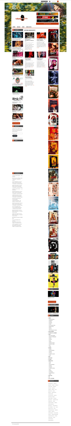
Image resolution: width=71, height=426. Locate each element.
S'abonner (14, 135)
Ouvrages (50, 370)
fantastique (50, 405)
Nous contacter (36, 1)
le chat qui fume (50, 395)
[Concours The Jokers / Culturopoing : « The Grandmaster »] (47, 20)
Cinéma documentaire (55, 414)
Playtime (50, 359)
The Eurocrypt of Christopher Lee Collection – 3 (29, 40)
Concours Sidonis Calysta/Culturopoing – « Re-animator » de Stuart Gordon (17, 182)
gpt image (13, 217)
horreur (55, 402)
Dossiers (50, 337)
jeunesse (49, 389)
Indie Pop (53, 389)
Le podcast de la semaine (53, 333)
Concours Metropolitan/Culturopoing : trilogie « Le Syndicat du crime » (17, 221)
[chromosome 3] (53, 98)
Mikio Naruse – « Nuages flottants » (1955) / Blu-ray (17, 111)
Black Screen (14, 178)
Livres (23, 27)
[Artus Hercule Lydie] (53, 223)
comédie (49, 411)
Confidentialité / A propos (29, 1)
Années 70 (53, 411)
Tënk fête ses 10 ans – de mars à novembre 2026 (16, 102)
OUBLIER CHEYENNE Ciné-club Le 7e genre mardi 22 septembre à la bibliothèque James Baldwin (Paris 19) (17, 48)
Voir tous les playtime (52, 301)
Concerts (50, 349)
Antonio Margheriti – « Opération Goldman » (28, 77)
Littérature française (51, 343)
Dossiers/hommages (51, 350)
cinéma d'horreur (50, 402)
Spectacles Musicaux (51, 372)
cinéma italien (50, 417)
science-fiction (50, 408)
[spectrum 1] (53, 287)
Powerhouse (50, 401)
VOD (49, 377)
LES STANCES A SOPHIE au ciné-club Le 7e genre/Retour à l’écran (17, 76)
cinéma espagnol (55, 405)
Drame (54, 417)
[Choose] (53, 56)
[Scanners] (53, 112)
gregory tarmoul (14, 185)
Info (49, 1)
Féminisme (54, 386)
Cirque (50, 362)
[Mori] (53, 251)
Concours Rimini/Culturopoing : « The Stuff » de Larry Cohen (17, 211)
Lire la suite (30, 49)
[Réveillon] (53, 42)
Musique (18, 27)
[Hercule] (53, 237)
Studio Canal (50, 386)
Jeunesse (50, 341)
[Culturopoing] (21, 22)
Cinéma (14, 27)
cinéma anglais (54, 392)
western (49, 392)
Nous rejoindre (45, 1)
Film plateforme (51, 331)
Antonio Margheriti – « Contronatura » (40, 59)
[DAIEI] (53, 273)
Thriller (49, 414)
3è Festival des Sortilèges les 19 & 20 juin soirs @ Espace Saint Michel (17, 85)
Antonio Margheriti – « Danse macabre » (28, 59)
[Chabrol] (53, 195)
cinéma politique (55, 399)
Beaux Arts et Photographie (52, 336)
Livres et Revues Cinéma (52, 325)
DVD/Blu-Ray (50, 320)
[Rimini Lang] (53, 259)
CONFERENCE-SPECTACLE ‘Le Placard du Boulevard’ (17, 58)
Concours (23, 1)
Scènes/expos (28, 27)
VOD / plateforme (51, 378)
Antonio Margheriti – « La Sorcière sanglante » (41, 40)
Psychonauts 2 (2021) (51, 297)
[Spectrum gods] (53, 209)
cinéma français (50, 418)
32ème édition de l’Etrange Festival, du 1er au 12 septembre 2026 (17, 39)
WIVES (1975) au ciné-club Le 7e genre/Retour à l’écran (16, 120)
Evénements (50, 322)
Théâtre (50, 374)
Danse (50, 363)
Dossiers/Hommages (51, 319)
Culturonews (19, 1)
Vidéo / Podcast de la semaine (53, 330)
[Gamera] (53, 181)
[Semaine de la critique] (35, 7)
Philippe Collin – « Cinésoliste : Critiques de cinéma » (17, 179)
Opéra (50, 369)
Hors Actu (50, 352)
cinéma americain (50, 420)
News (49, 356)
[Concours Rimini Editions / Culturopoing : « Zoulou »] (47, 14)
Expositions (50, 366)
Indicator (54, 398)
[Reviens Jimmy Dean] (53, 70)
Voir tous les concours (47, 23)
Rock (56, 389)
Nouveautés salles (51, 326)
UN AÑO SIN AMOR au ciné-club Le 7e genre (17, 67)
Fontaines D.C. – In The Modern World (53, 313)
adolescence (50, 399)
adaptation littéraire (51, 396)
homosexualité (50, 383)
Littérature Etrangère (52, 342)
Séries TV (50, 328)
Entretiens (50, 321)
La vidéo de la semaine (52, 353)
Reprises (50, 327)
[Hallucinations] (53, 84)
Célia (13, 175)
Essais (50, 340)
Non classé (50, 358)
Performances (51, 371)
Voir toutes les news (16, 123)
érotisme (55, 395)
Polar (49, 345)
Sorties (50, 346)
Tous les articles (13, 1)
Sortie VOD (50, 375)
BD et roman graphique (52, 335)
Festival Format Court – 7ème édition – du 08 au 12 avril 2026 (17, 93)
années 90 (55, 383)
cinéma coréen (50, 398)
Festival (50, 324)
